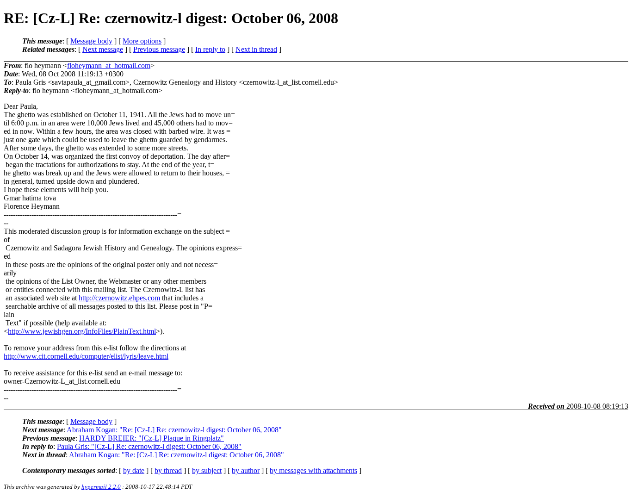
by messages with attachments (313, 470)
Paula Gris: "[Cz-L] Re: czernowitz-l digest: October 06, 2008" (149, 446)
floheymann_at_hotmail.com (108, 65)
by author (246, 470)
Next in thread (256, 49)
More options (142, 41)
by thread (168, 470)
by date (133, 470)
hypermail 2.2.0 (101, 486)
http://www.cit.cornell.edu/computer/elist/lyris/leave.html (86, 356)
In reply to (210, 49)
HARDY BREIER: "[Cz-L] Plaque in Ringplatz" (151, 438)
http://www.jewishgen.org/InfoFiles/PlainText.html (82, 331)
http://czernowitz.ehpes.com (119, 298)
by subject (207, 470)
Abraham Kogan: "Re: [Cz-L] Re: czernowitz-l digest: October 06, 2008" (174, 430)
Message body (91, 41)
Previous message (159, 49)
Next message (102, 49)
